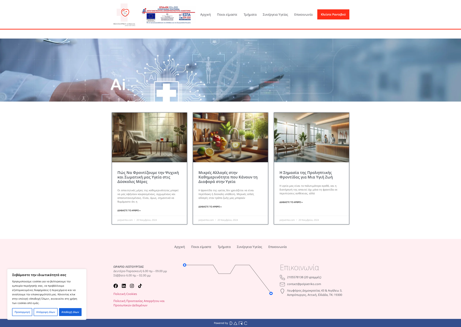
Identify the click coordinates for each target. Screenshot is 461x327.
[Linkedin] (124, 286)
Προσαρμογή (22, 311)
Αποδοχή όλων (70, 311)
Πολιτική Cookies (125, 294)
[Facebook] (115, 286)
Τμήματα (250, 14)
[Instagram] (132, 286)
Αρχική (205, 14)
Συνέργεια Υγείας (275, 14)
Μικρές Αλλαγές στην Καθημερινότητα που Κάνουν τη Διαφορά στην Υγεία (228, 177)
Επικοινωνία (303, 14)
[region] (46, 294)
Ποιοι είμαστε (227, 14)
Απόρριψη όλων (45, 311)
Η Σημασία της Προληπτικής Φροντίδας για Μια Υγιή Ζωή (306, 175)
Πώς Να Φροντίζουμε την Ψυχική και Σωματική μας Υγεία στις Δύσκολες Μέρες (148, 177)
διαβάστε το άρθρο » (128, 210)
